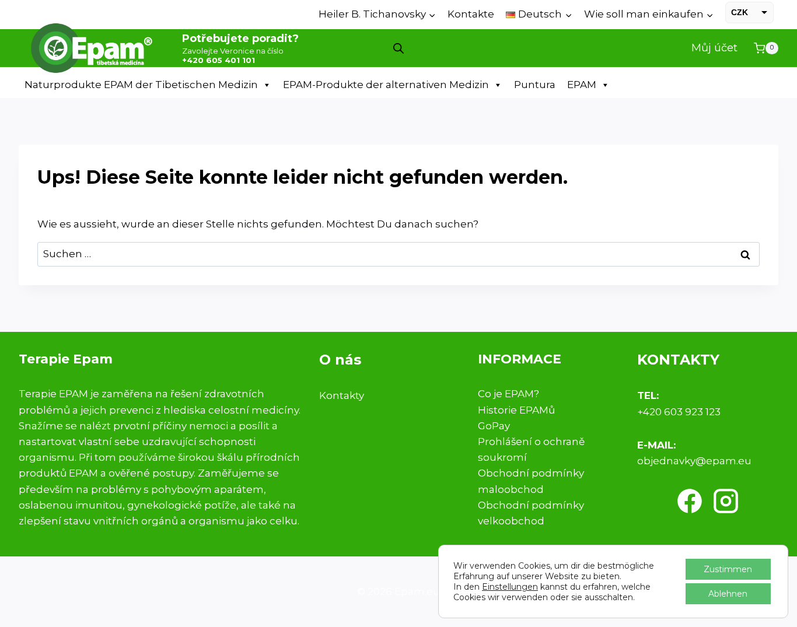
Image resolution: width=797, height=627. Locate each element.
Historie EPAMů (516, 410)
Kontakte (471, 14)
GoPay (494, 426)
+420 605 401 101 (218, 60)
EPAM (581, 84)
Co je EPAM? (508, 394)
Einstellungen (510, 587)
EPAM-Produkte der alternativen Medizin (386, 84)
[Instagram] (725, 501)
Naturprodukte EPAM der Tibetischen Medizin (141, 84)
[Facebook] (689, 501)
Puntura (534, 84)
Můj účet (714, 47)
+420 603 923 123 (679, 412)
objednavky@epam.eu (694, 461)
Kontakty (341, 395)
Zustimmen (728, 569)
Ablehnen (727, 594)
